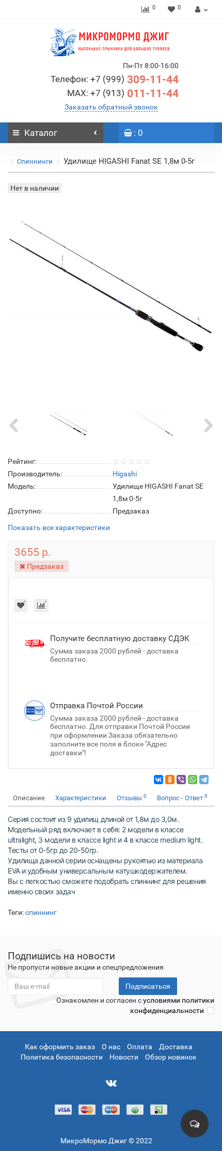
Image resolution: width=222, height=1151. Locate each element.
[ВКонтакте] (158, 779)
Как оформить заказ (60, 1047)
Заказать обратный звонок (111, 107)
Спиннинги (35, 161)
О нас (111, 1047)
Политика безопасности (62, 1057)
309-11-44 (115, 79)
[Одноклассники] (170, 779)
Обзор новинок (171, 1057)
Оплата (139, 1047)
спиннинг (41, 912)
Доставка (176, 1047)
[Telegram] (204, 779)
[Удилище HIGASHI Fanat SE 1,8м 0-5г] (69, 422)
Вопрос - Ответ (182, 797)
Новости (123, 1057)
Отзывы (132, 797)
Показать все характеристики (59, 528)
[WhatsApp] (192, 779)
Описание (29, 798)
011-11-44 (123, 93)
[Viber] (181, 779)
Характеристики (80, 798)
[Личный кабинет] (200, 9)
